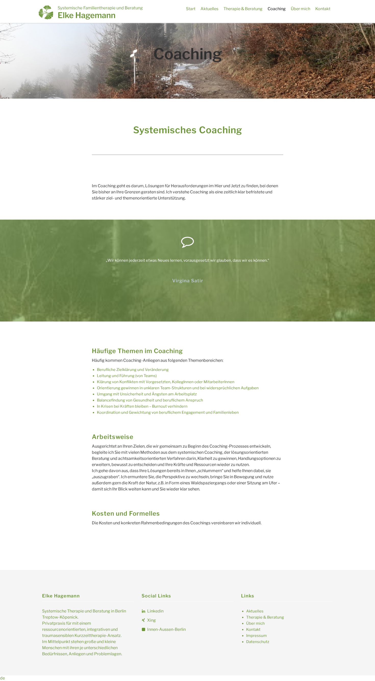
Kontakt (322, 8)
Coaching (277, 8)
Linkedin (155, 611)
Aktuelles (209, 8)
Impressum (256, 635)
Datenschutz (257, 641)
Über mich (300, 8)
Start (190, 8)
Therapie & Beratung (242, 8)
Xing (151, 620)
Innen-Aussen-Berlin (166, 629)
